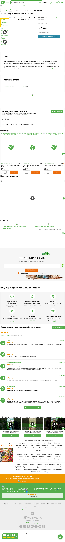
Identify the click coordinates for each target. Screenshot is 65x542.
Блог (18, 464)
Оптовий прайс (35, 472)
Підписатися (31, 270)
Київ (31, 443)
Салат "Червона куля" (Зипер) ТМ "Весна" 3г (32, 166)
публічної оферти (49, 68)
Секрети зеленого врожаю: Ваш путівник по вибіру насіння (15, 227)
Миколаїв (59, 445)
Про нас (25, 464)
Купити (14, 172)
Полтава (27, 448)
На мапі (59, 490)
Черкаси (18, 445)
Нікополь (20, 448)
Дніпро (50, 443)
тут (26, 114)
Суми (40, 448)
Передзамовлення (45, 469)
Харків (37, 443)
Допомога (18, 469)
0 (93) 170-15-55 (20, 489)
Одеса (43, 443)
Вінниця (38, 445)
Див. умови (12, 321)
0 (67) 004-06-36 (21, 491)
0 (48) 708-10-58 (10, 491)
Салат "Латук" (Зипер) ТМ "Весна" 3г (53, 165)
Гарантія (39, 464)
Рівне (34, 448)
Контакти (32, 464)
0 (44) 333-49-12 (10, 489)
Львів (31, 445)
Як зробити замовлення (54, 504)
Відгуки (59, 464)
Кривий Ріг (45, 445)
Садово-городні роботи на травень (44, 226)
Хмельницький (49, 448)
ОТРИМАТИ (10, 530)
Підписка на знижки (28, 467)
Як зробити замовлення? (31, 469)
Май (27, 86)
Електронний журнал (39, 504)
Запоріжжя (57, 443)
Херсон (25, 445)
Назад (5, 10)
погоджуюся (24, 273)
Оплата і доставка (49, 464)
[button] (63, 153)
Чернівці (49, 456)
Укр (44, 2)
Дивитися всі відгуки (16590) (32, 407)
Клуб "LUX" (18, 467)
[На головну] (3, 2)
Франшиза (7, 504)
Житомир (39, 450)
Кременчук (22, 459)
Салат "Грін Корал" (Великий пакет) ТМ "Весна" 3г (10, 166)
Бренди (44, 472)
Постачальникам (57, 469)
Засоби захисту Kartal (57, 467)
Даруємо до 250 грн (42, 467)
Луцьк (52, 445)
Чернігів (57, 448)
